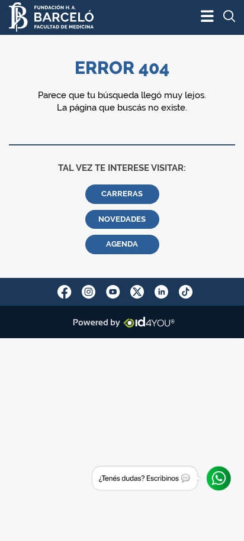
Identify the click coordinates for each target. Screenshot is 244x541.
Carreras (122, 193)
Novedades (122, 219)
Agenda (122, 243)
